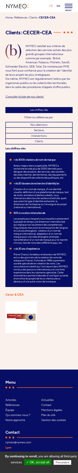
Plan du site (48, 415)
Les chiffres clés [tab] (39, 109)
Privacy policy (41, 468)
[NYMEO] (17, 6)
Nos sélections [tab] (39, 124)
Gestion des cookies (53, 420)
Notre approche (15, 420)
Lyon (8, 447)
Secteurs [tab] (39, 130)
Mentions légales (51, 410)
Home (9, 17)
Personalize (62, 462)
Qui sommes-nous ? (17, 415)
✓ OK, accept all (37, 462)
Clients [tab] (39, 141)
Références (20, 17)
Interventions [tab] (39, 135)
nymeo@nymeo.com (18, 442)
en (58, 5)
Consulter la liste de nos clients (24, 96)
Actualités (47, 399)
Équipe (9, 410)
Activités (10, 399)
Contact (46, 405)
